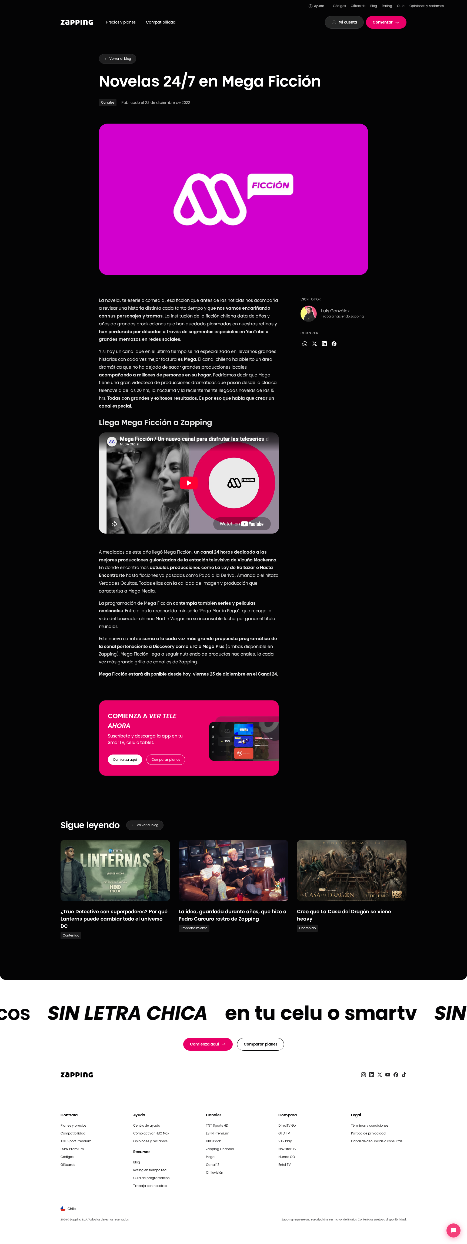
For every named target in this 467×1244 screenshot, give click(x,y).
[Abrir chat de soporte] (453, 1230)
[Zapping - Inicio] (77, 1074)
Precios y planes (121, 22)
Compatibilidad (160, 22)
